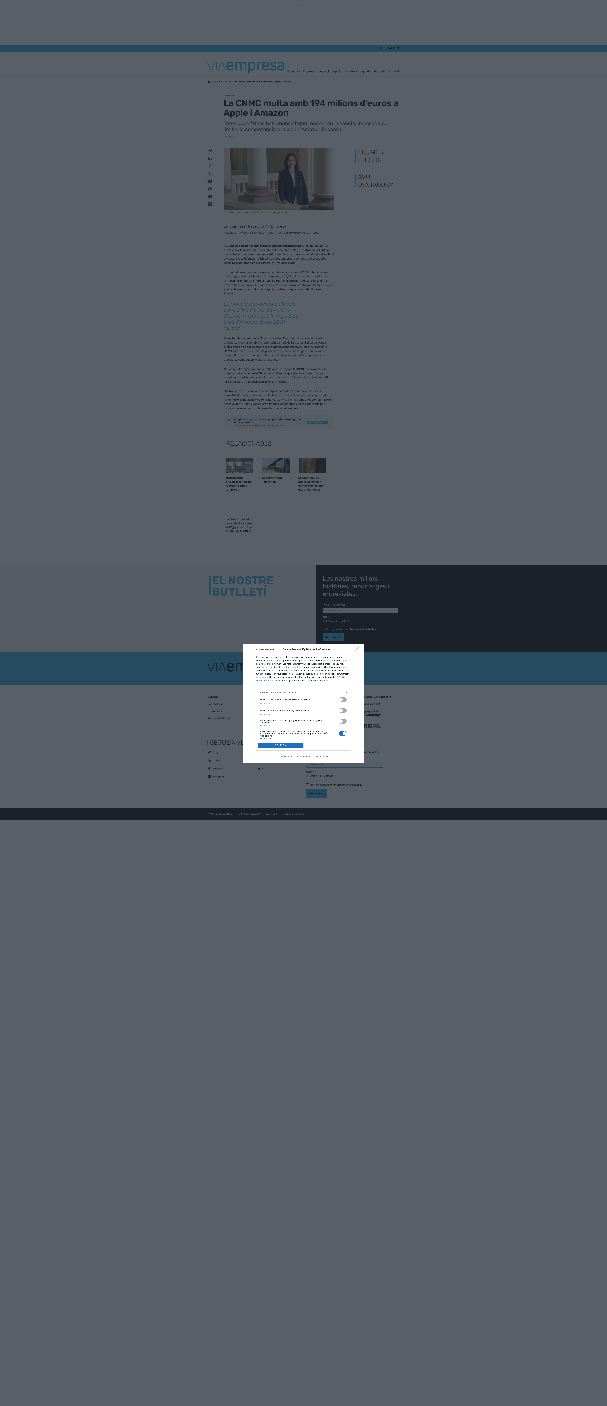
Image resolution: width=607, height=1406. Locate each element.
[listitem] (303, 692)
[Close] (358, 650)
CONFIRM (281, 745)
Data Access (303, 756)
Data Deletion (285, 756)
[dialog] (303, 703)
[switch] (343, 699)
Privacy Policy (321, 756)
